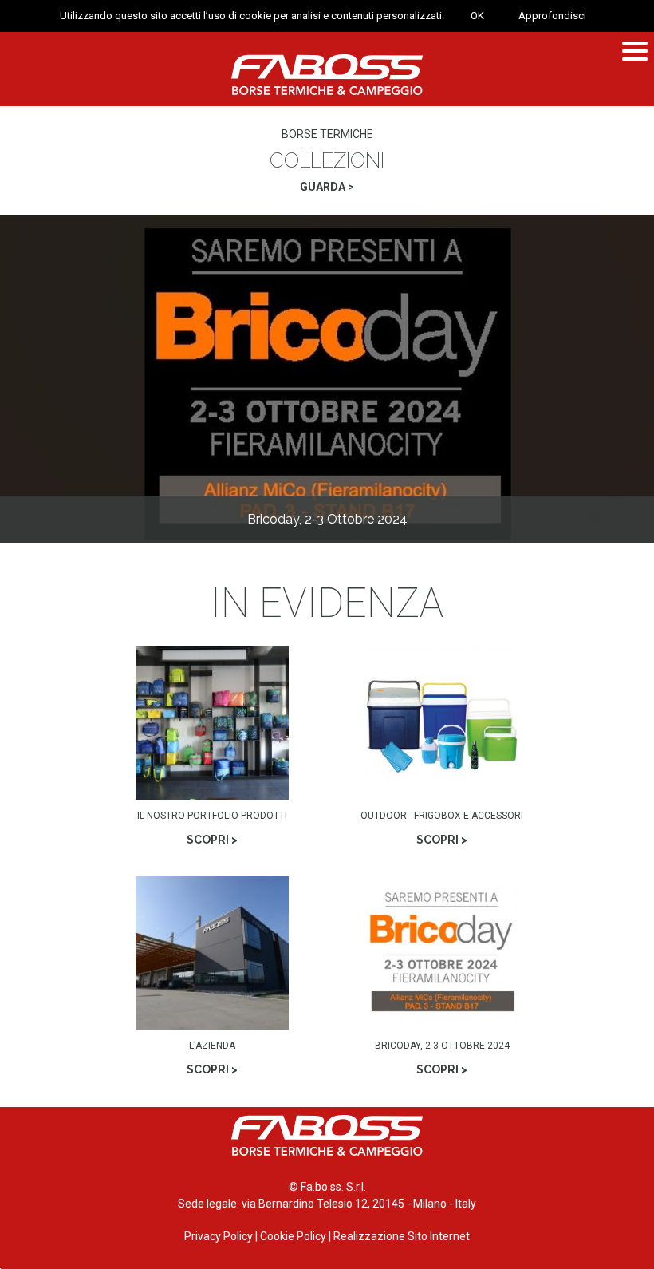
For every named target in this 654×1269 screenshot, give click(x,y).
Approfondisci (552, 16)
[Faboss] (327, 74)
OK (477, 16)
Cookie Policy (293, 1236)
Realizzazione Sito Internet (401, 1236)
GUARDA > (327, 186)
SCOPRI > (212, 839)
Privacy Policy (218, 1236)
